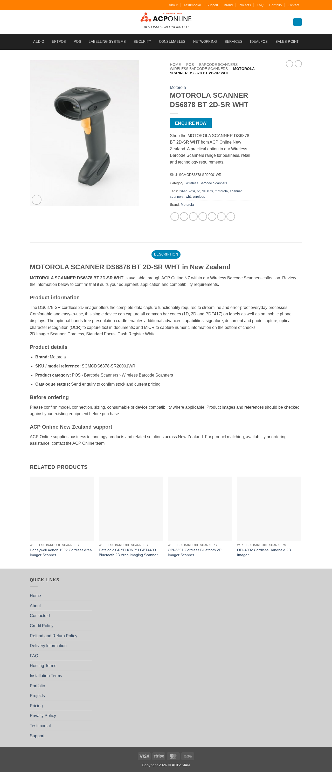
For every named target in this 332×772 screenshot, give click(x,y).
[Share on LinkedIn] (221, 216)
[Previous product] (298, 63)
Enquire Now (191, 123)
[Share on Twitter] (184, 216)
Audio (38, 42)
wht (188, 197)
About (173, 5)
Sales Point (287, 42)
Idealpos (259, 42)
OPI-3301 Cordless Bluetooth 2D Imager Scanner (195, 552)
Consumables (172, 42)
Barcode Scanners (218, 65)
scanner (235, 191)
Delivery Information (48, 645)
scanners (177, 197)
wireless (199, 197)
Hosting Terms (43, 665)
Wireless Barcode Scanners (199, 69)
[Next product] (289, 63)
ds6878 (207, 191)
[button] (37, 200)
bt (198, 191)
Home (175, 65)
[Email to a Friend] (193, 216)
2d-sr (182, 191)
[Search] (297, 22)
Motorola (178, 87)
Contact (293, 5)
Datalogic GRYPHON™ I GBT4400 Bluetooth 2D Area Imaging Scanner (128, 552)
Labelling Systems (107, 42)
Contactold (40, 615)
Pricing (36, 706)
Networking (205, 42)
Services (234, 42)
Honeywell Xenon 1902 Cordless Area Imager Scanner (61, 552)
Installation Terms (46, 676)
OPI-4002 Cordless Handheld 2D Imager (264, 552)
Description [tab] (166, 254)
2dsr (192, 191)
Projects (245, 5)
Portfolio (275, 5)
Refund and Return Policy (53, 636)
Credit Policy (41, 626)
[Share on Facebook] (174, 216)
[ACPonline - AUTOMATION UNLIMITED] (166, 17)
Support (212, 5)
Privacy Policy (43, 715)
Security (142, 42)
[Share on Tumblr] (230, 216)
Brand (228, 5)
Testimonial (192, 5)
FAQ (260, 5)
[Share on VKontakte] (212, 216)
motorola (221, 191)
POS (77, 42)
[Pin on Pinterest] (202, 216)
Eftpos (59, 42)
